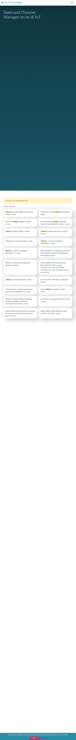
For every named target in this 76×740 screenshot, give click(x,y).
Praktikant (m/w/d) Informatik (15, 241)
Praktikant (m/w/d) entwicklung (54, 212)
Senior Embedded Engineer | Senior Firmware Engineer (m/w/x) (53, 223)
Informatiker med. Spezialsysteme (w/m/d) (55, 299)
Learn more (44, 738)
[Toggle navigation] (72, 3)
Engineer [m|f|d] (14, 231)
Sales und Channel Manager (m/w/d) (54, 280)
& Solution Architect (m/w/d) (54, 231)
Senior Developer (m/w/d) (52, 289)
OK (34, 738)
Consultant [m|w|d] (15, 280)
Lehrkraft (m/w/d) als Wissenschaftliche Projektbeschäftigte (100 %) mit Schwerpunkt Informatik (18, 301)
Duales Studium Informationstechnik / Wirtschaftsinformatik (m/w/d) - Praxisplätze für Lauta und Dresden (53, 265)
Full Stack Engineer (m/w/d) (18, 222)
